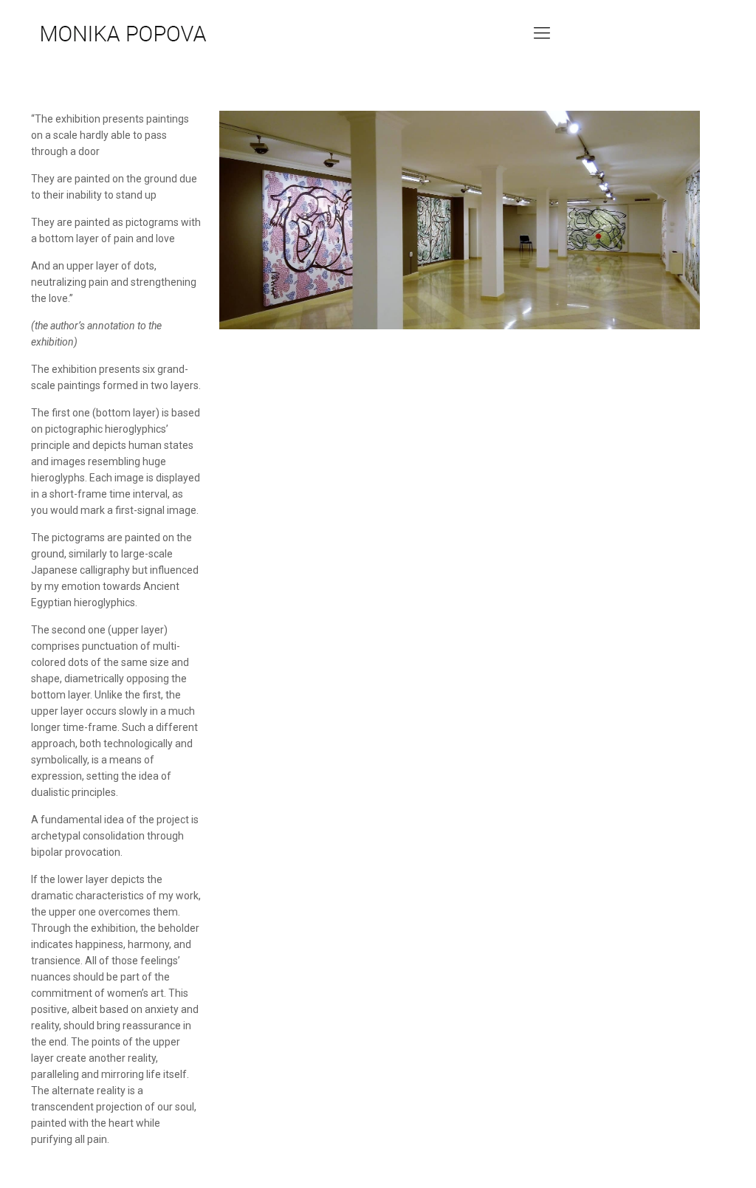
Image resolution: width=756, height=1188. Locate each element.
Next (740, 216)
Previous (179, 216)
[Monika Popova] (123, 33)
